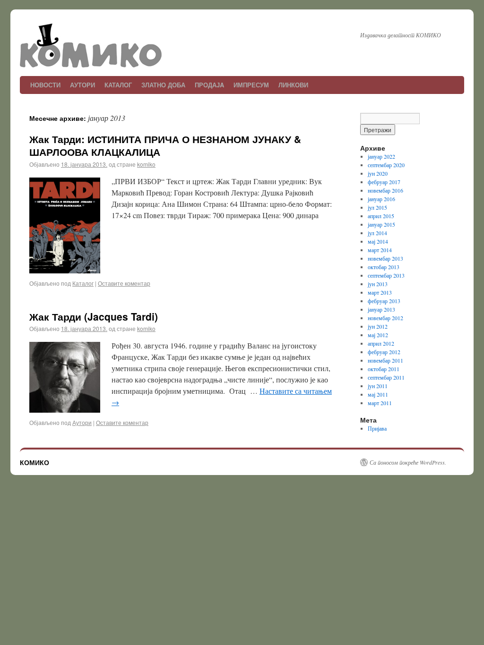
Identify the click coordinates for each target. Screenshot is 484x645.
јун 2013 (378, 284)
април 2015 (381, 216)
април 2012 (381, 343)
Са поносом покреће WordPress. (408, 462)
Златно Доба (163, 84)
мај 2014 (378, 241)
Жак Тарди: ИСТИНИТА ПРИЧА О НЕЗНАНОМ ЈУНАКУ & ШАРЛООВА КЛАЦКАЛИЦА (165, 145)
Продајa (209, 84)
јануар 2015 (381, 224)
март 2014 (380, 250)
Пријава (377, 428)
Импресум (251, 84)
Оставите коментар (124, 283)
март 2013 (380, 292)
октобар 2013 (383, 267)
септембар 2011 (386, 377)
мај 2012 (378, 335)
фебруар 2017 (384, 182)
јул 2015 (377, 207)
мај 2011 (378, 394)
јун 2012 (378, 326)
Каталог (118, 84)
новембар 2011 (385, 360)
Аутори (82, 84)
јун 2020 (378, 173)
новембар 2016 (385, 190)
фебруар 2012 (384, 352)
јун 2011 (378, 386)
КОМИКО (34, 462)
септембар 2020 (386, 165)
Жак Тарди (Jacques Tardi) (93, 316)
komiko (146, 164)
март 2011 (380, 403)
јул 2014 (377, 233)
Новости (45, 84)
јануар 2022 (381, 156)
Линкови (293, 84)
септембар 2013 (386, 275)
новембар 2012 (385, 318)
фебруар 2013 (384, 301)
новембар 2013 (385, 258)
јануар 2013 (381, 309)
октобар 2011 (383, 369)
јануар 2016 (381, 199)
